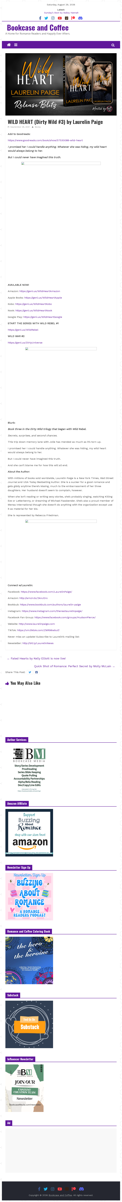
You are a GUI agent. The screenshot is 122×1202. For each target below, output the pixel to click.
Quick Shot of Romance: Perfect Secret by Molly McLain (74, 666)
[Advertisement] (61, 1150)
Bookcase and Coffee (38, 27)
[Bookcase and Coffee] (8, 45)
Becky (38, 127)
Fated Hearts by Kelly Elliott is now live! (36, 658)
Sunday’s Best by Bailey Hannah (61, 13)
